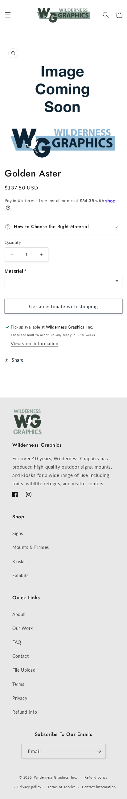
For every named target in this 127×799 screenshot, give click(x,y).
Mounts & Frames (30, 547)
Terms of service (61, 787)
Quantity (13, 242)
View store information (34, 343)
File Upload (24, 670)
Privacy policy (29, 787)
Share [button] (17, 360)
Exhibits (20, 575)
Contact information (99, 787)
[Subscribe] (98, 751)
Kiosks (19, 561)
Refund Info (24, 712)
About (18, 614)
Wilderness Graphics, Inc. (55, 777)
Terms (18, 684)
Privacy (19, 698)
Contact (20, 656)
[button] (7, 15)
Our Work (22, 628)
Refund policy (96, 777)
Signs (17, 533)
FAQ (16, 642)
